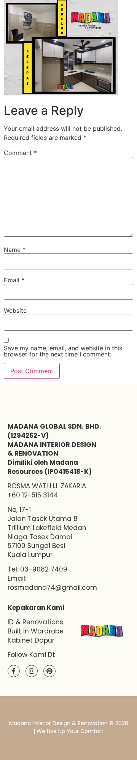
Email (14, 280)
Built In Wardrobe (36, 631)
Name (14, 250)
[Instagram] (31, 671)
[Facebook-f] (14, 671)
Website (15, 310)
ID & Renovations (35, 622)
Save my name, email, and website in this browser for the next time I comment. (63, 351)
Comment (20, 153)
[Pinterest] (49, 671)
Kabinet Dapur (31, 640)
